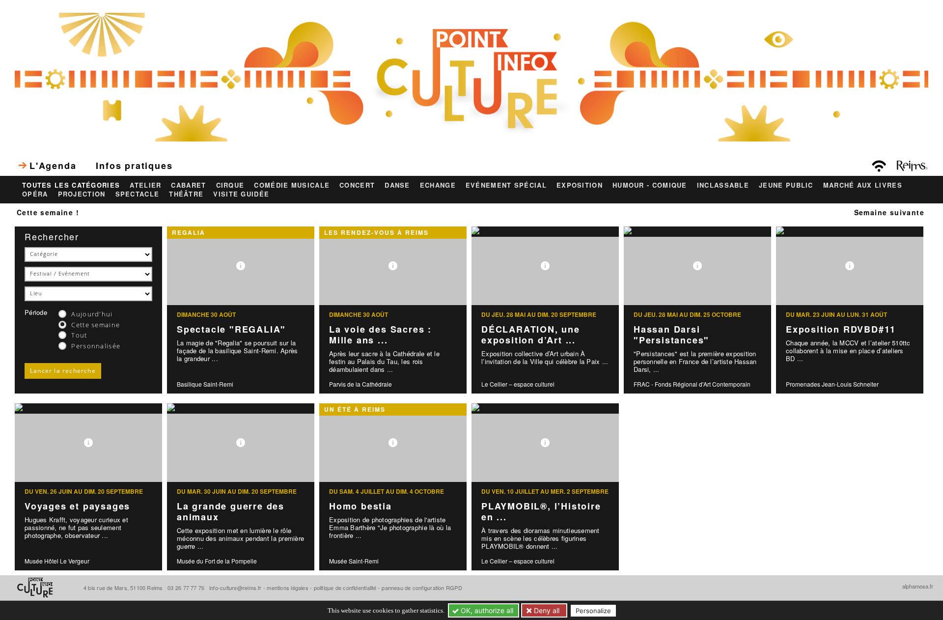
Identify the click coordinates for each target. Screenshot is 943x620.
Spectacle (137, 194)
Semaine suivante (889, 212)
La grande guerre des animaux (230, 512)
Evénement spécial (506, 185)
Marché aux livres (862, 185)
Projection (82, 194)
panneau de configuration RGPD (422, 588)
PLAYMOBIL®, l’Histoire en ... (541, 512)
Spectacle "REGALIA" (231, 329)
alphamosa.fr (917, 586)
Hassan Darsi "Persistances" (671, 335)
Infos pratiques (134, 165)
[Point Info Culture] (471, 76)
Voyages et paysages (77, 506)
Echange (438, 185)
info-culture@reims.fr (235, 588)
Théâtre (186, 194)
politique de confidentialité (345, 588)
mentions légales (287, 588)
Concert (357, 185)
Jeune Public (786, 185)
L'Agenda (52, 165)
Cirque (230, 185)
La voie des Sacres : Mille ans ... (380, 335)
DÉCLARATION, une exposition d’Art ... (530, 335)
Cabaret (188, 185)
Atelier (145, 185)
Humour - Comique (649, 185)
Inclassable (723, 185)
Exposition (579, 185)
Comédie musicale (292, 185)
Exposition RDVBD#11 (841, 329)
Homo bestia (360, 506)
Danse (397, 185)
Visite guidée (241, 194)
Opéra (35, 194)
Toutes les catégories (71, 185)
